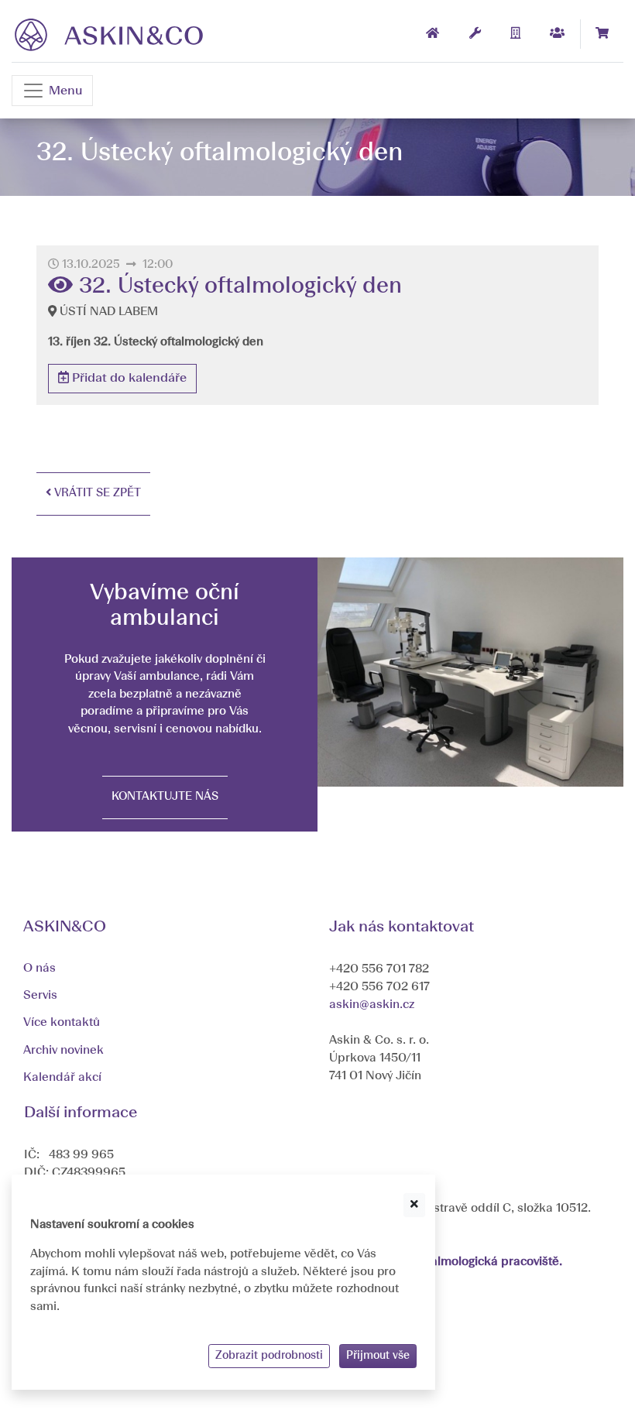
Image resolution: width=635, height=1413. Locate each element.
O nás (39, 968)
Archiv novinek (63, 1050)
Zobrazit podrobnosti (269, 1355)
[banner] (109, 34)
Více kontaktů (61, 1023)
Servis (40, 995)
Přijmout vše (378, 1355)
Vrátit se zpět (96, 493)
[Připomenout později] (414, 1205)
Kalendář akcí (62, 1078)
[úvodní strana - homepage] (432, 34)
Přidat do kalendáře (128, 378)
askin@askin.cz (371, 1005)
